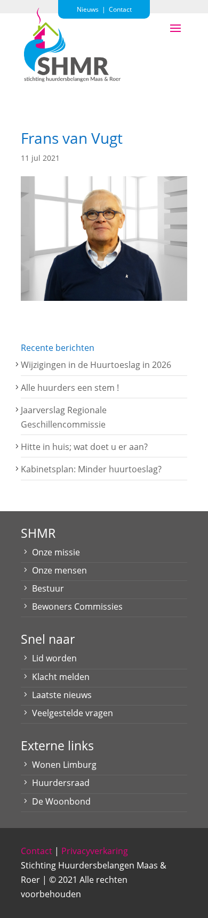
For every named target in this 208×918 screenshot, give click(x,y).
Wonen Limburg (64, 765)
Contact (36, 851)
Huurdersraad (61, 783)
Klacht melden (61, 677)
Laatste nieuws (62, 695)
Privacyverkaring (94, 851)
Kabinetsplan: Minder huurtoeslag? (91, 469)
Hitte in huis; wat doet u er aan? (84, 447)
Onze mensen (59, 570)
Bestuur (48, 588)
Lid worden (54, 658)
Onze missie (56, 552)
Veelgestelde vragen (72, 713)
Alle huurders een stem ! (70, 388)
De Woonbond (61, 801)
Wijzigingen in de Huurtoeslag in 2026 (96, 365)
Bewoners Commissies (77, 606)
